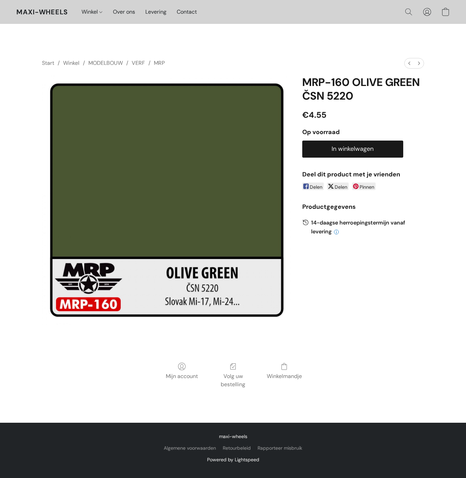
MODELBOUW (105, 63)
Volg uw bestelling (233, 380)
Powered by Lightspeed (233, 460)
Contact (187, 11)
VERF (138, 63)
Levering (155, 11)
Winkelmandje (284, 376)
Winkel (90, 11)
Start (48, 63)
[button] (42, 11)
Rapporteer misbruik (280, 448)
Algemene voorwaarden (190, 448)
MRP (159, 63)
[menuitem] (409, 63)
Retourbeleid (237, 448)
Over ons (124, 11)
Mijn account (182, 376)
